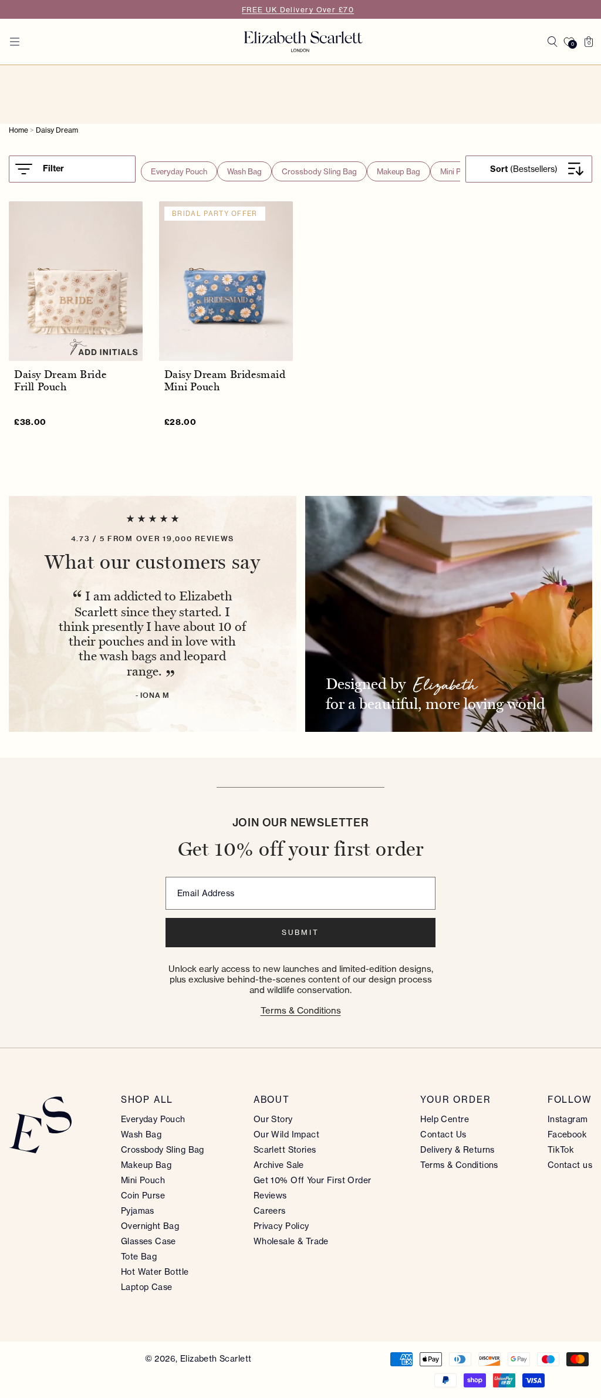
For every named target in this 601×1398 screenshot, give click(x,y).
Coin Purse (143, 1195)
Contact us (570, 1165)
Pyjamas (137, 1210)
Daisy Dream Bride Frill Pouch (60, 381)
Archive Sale (279, 1165)
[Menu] (14, 41)
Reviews (270, 1195)
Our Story (273, 1119)
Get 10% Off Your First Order (313, 1180)
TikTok (561, 1149)
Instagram (568, 1119)
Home (18, 130)
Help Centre (444, 1119)
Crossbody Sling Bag (319, 171)
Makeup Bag (398, 171)
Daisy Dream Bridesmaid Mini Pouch (225, 381)
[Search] (552, 41)
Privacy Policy (281, 1226)
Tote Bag (139, 1256)
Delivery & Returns (457, 1149)
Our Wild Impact (286, 1134)
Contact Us (443, 1134)
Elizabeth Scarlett (216, 1358)
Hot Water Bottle (155, 1272)
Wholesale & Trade (291, 1241)
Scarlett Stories (285, 1149)
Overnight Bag (150, 1226)
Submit (300, 932)
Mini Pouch (459, 171)
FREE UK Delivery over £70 (298, 9)
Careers (270, 1210)
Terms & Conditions (301, 1010)
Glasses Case (148, 1241)
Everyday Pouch (179, 171)
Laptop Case (147, 1287)
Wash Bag (244, 171)
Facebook (567, 1134)
